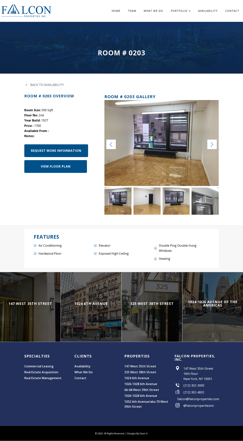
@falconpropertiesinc (198, 406)
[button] (212, 144)
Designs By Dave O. (137, 433)
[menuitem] (116, 10)
